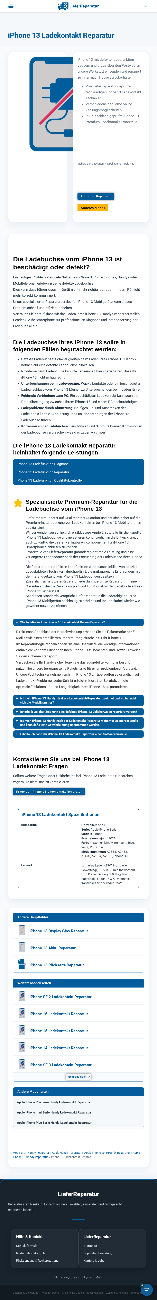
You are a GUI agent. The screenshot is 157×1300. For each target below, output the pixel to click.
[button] (145, 6)
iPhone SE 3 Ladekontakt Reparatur (61, 1065)
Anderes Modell (93, 208)
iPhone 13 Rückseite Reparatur (57, 965)
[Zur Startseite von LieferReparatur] (78, 6)
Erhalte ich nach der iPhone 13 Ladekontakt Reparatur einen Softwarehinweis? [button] (73, 734)
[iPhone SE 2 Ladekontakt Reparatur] (22, 996)
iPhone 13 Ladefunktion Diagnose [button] (43, 464)
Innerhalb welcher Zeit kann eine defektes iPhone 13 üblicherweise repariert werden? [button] (78, 712)
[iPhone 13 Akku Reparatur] (22, 947)
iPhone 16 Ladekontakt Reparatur (59, 1014)
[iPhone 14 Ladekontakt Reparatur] (22, 1047)
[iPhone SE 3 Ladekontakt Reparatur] (22, 1064)
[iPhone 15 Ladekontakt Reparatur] (22, 1030)
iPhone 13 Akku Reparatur (53, 948)
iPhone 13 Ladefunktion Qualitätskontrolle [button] (49, 480)
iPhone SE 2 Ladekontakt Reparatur (61, 996)
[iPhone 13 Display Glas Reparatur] (22, 930)
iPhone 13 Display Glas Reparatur (59, 931)
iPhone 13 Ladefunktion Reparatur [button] (43, 472)
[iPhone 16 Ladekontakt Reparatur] (22, 1013)
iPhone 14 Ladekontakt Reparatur (59, 1048)
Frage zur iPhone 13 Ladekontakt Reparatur (49, 791)
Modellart (19, 1152)
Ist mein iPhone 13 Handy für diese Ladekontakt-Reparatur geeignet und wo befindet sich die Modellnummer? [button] (78, 700)
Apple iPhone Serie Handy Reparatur (107, 1152)
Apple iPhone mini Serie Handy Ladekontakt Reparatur (54, 1112)
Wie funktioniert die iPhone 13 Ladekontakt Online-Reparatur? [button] (62, 622)
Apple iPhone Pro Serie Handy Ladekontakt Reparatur (53, 1102)
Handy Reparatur (38, 1152)
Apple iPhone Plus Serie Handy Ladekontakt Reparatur (54, 1123)
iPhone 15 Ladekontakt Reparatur (59, 1031)
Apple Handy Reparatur (67, 1152)
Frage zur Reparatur (96, 196)
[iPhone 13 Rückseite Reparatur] (22, 964)
